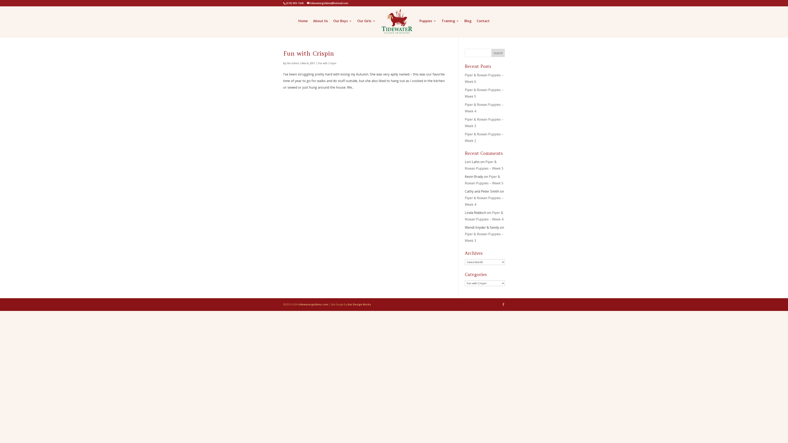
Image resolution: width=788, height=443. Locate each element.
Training (448, 21)
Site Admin (293, 63)
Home (303, 21)
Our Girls (364, 21)
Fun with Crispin (308, 53)
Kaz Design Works (359, 304)
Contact (483, 21)
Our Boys (340, 21)
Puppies (425, 21)
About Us (320, 21)
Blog (467, 21)
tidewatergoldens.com (313, 304)
